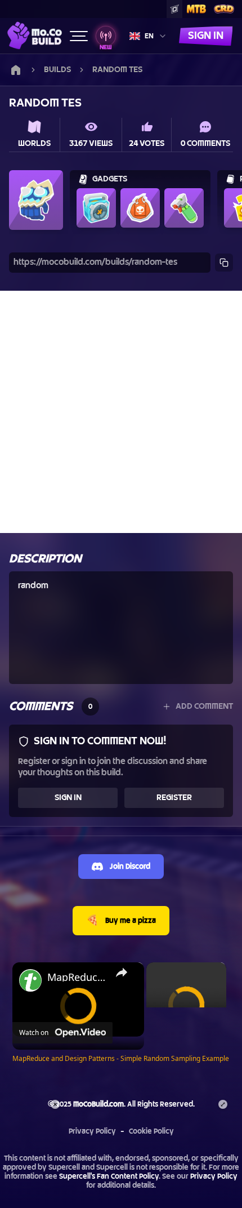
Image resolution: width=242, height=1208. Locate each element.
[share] (121, 972)
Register (174, 797)
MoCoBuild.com (98, 1104)
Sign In (68, 797)
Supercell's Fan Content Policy (109, 1176)
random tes (117, 69)
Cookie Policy (151, 1131)
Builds (57, 69)
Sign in (205, 36)
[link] (30, 980)
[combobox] (148, 36)
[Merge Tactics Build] (196, 9)
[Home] (35, 35)
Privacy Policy (92, 1131)
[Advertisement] (121, 412)
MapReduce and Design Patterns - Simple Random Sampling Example (76, 977)
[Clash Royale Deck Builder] (223, 9)
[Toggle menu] (79, 36)
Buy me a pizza (121, 920)
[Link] (16, 70)
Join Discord (130, 867)
